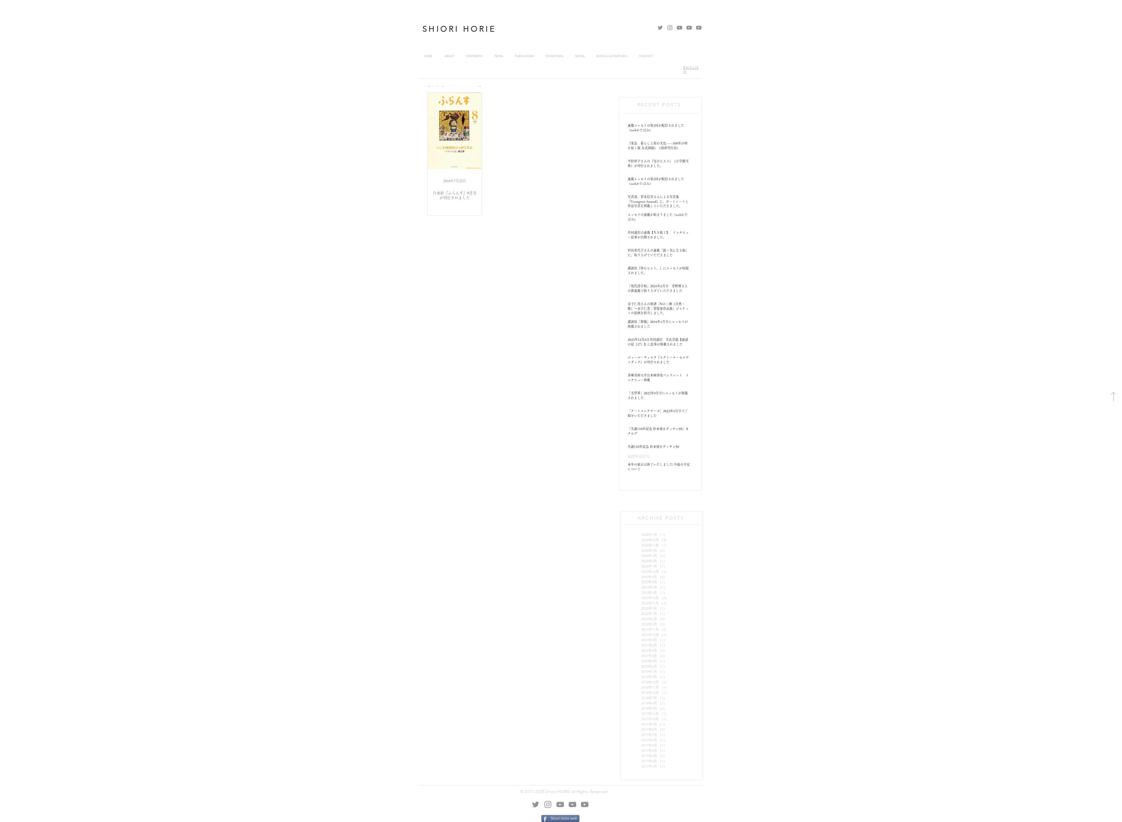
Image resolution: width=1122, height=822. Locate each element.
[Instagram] (669, 27)
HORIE (479, 29)
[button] (499, 56)
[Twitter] (660, 27)
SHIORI (443, 29)
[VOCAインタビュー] (679, 27)
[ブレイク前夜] (689, 27)
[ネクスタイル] (698, 27)
